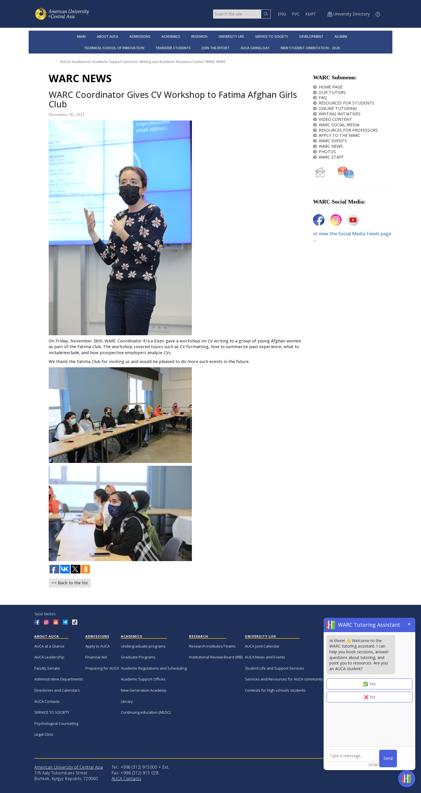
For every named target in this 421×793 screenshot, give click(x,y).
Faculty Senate (47, 668)
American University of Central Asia (68, 767)
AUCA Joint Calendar (262, 646)
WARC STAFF (331, 157)
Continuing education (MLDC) (145, 712)
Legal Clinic (43, 734)
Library (127, 701)
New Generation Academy (143, 690)
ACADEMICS (171, 36)
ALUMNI (341, 36)
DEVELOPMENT (311, 36)
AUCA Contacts (47, 701)
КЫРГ (310, 14)
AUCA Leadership (49, 657)
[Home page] (320, 172)
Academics (81, 61)
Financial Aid (96, 657)
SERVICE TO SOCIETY (271, 36)
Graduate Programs (138, 657)
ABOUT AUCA (107, 36)
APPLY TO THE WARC (339, 135)
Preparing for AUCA (102, 668)
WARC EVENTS (333, 140)
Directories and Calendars (57, 690)
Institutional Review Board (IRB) (216, 657)
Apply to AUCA (97, 646)
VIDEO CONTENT (335, 119)
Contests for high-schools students (275, 690)
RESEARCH (199, 36)
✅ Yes (369, 684)
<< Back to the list (70, 582)
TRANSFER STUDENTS (173, 48)
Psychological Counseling (56, 723)
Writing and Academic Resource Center (171, 61)
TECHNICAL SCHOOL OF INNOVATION (114, 48)
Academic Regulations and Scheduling (154, 668)
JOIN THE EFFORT (215, 48)
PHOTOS (327, 151)
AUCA (65, 61)
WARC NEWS (216, 61)
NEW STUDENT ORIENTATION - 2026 (310, 48)
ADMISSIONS (139, 36)
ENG (282, 14)
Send (388, 758)
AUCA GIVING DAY (255, 48)
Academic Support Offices (143, 679)
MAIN (81, 36)
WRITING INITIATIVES (340, 114)
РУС (296, 14)
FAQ (323, 97)
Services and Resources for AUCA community (284, 679)
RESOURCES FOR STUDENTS (346, 103)
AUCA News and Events (265, 657)
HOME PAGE (331, 87)
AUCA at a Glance (49, 646)
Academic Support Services (114, 61)
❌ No (369, 697)
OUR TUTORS (332, 92)
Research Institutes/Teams (212, 646)
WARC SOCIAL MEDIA (339, 124)
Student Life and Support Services (274, 668)
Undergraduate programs (143, 646)
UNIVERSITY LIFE (231, 36)
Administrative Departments (58, 679)
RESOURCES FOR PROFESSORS (348, 130)
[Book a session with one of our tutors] (346, 172)
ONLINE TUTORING (338, 108)
